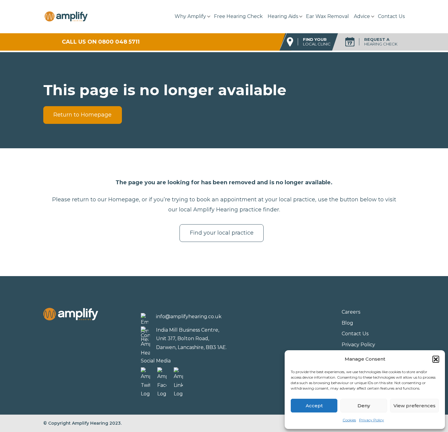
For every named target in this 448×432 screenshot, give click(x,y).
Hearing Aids (283, 16)
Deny (363, 406)
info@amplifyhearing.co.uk (189, 316)
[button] (436, 359)
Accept (314, 406)
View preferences (414, 406)
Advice (362, 16)
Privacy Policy (371, 420)
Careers (351, 312)
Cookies (349, 420)
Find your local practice (222, 232)
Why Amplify (190, 16)
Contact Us (391, 16)
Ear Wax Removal (327, 16)
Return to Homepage (82, 114)
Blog (347, 323)
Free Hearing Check (238, 16)
